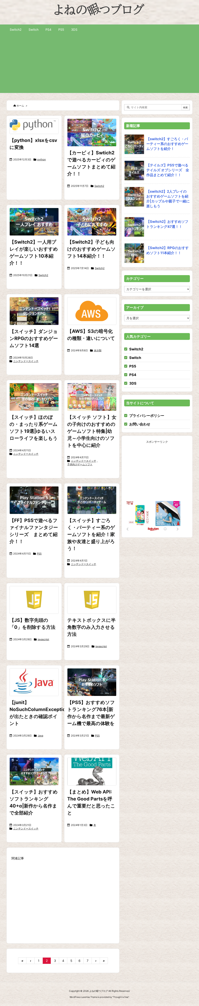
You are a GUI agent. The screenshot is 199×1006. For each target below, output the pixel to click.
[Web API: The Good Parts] (91, 771)
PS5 (39, 553)
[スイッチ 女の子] (91, 397)
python (41, 159)
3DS (132, 383)
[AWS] (91, 311)
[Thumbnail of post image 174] (34, 771)
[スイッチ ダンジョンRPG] (34, 311)
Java (40, 735)
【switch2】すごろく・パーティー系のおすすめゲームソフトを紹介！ (167, 144)
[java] (34, 682)
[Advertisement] (99, 64)
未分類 (97, 350)
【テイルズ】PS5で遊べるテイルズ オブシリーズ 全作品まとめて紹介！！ (167, 170)
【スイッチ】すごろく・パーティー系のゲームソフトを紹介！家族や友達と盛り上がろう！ (91, 534)
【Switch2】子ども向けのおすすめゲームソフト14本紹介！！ (91, 249)
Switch (135, 358)
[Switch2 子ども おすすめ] (91, 222)
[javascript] (34, 600)
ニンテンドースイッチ (25, 361)
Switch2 (99, 185)
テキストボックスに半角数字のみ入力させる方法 (91, 627)
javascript (43, 639)
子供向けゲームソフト (80, 464)
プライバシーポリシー (146, 416)
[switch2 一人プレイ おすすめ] (34, 222)
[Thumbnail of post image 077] (91, 500)
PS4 (132, 375)
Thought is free (120, 997)
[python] (34, 126)
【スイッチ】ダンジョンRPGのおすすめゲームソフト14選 (34, 338)
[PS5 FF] (34, 500)
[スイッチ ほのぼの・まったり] (34, 397)
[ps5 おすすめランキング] (91, 682)
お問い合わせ (139, 424)
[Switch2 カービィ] (91, 132)
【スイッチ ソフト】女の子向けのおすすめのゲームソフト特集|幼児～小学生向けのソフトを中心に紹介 (91, 431)
